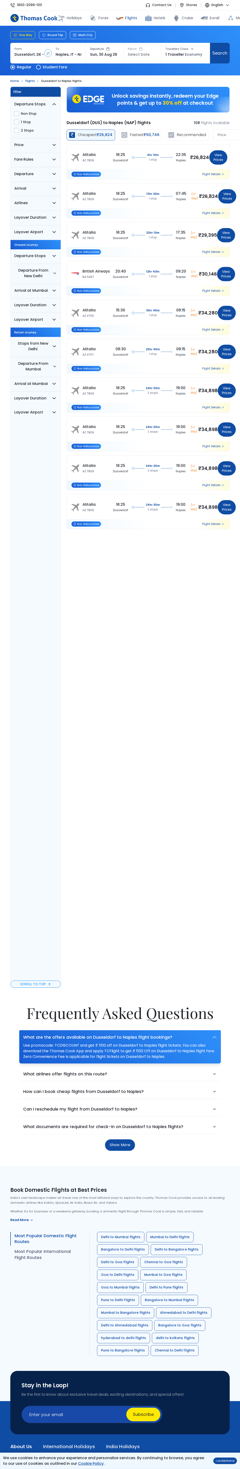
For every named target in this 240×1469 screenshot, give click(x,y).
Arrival (20, 188)
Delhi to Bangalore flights (177, 1249)
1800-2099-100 (29, 5)
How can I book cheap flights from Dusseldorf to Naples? (83, 1091)
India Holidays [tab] (123, 1446)
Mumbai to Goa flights (163, 1274)
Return (132, 49)
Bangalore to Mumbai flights (169, 1300)
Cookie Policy (91, 1463)
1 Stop (26, 122)
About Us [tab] (21, 1446)
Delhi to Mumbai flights (120, 1237)
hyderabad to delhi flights (123, 1338)
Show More (120, 1145)
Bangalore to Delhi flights (123, 1249)
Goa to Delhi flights (117, 1274)
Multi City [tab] (86, 35)
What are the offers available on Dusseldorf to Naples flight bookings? (97, 1037)
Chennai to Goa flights (163, 1262)
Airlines (21, 203)
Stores (191, 5)
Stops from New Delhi (33, 346)
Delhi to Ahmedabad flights (124, 1325)
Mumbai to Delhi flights (170, 1237)
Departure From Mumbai (33, 366)
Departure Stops (30, 104)
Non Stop (29, 113)
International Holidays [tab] (69, 1446)
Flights (131, 18)
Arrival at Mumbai (31, 290)
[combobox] (29, 54)
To (57, 49)
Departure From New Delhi (33, 273)
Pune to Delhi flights (118, 1300)
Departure (97, 49)
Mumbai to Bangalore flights (125, 1312)
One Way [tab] (25, 35)
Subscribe (143, 1414)
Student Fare (55, 67)
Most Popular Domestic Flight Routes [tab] (46, 1239)
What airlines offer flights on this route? (65, 1074)
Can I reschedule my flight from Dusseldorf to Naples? (80, 1109)
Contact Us (162, 5)
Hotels (159, 18)
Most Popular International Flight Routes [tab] (43, 1254)
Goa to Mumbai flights (120, 1287)
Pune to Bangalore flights (123, 1350)
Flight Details (211, 174)
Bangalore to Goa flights (179, 1325)
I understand (225, 1461)
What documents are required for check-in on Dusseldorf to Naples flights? (103, 1126)
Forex (103, 18)
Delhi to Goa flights (117, 1262)
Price (18, 145)
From (18, 49)
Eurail (214, 18)
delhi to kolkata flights (175, 1338)
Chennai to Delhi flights (175, 1350)
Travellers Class (176, 49)
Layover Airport (28, 232)
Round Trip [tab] (55, 35)
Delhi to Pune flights (167, 1287)
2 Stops (27, 130)
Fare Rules (24, 159)
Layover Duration (30, 217)
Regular (24, 67)
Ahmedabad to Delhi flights (183, 1312)
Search (219, 53)
